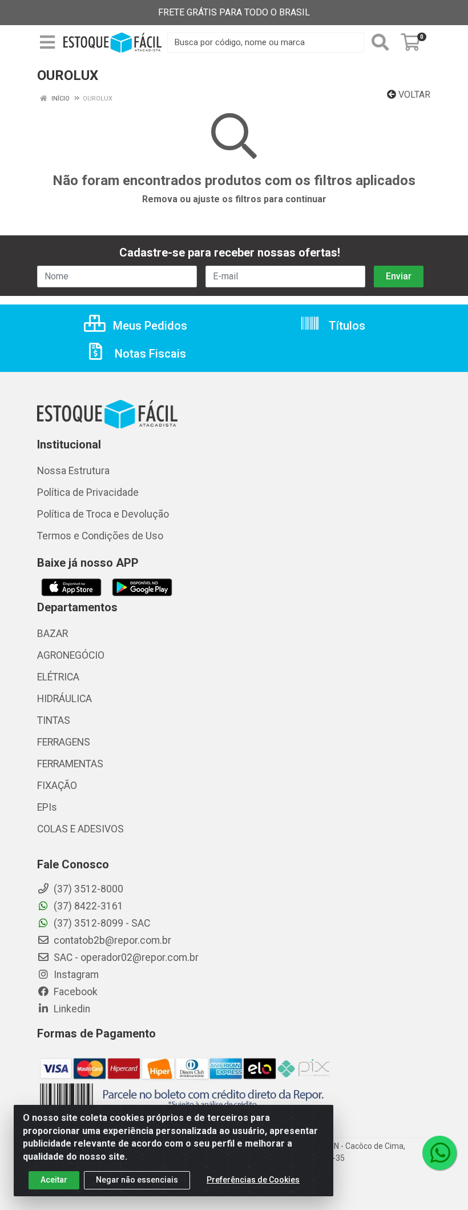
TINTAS (53, 720)
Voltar (413, 94)
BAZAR (52, 633)
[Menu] (47, 42)
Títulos (345, 325)
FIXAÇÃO (57, 785)
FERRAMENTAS (70, 764)
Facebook (74, 991)
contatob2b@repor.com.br (111, 940)
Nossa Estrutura (73, 470)
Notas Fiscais (149, 353)
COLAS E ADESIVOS (80, 829)
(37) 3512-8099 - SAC (100, 923)
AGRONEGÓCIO (70, 655)
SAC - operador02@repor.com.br (125, 957)
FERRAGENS (63, 742)
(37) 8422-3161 (87, 906)
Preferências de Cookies (253, 1179)
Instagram (75, 974)
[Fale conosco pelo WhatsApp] (439, 1153)
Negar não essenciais (137, 1179)
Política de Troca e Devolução (103, 514)
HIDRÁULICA (64, 698)
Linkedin (70, 1009)
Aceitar (54, 1179)
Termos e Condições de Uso (100, 536)
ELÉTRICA (58, 677)
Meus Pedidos (148, 325)
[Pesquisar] (380, 42)
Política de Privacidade (88, 492)
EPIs (47, 807)
